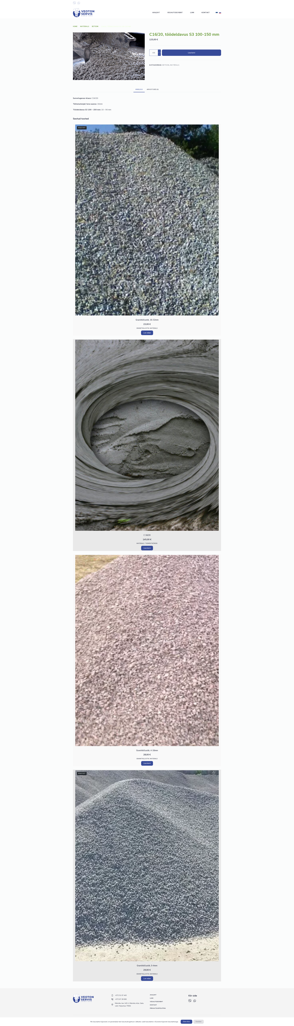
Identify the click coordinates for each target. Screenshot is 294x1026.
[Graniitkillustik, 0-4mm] (147, 865)
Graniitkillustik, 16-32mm (147, 320)
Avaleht (156, 12)
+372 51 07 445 (187, 3)
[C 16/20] (147, 435)
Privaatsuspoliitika (158, 1008)
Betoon (165, 65)
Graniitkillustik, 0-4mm (147, 965)
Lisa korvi (191, 53)
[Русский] (220, 13)
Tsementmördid (151, 543)
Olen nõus (186, 1022)
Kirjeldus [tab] (139, 89)
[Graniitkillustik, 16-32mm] (147, 220)
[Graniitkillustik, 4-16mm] (147, 650)
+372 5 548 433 (215, 3)
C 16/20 (147, 535)
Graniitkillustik (142, 328)
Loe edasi (147, 333)
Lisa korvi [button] (147, 548)
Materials (174, 65)
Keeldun (198, 1022)
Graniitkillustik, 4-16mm (147, 750)
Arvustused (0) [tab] (152, 89)
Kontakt (206, 12)
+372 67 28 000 (201, 3)
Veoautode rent (175, 12)
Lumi (192, 12)
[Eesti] (217, 13)
